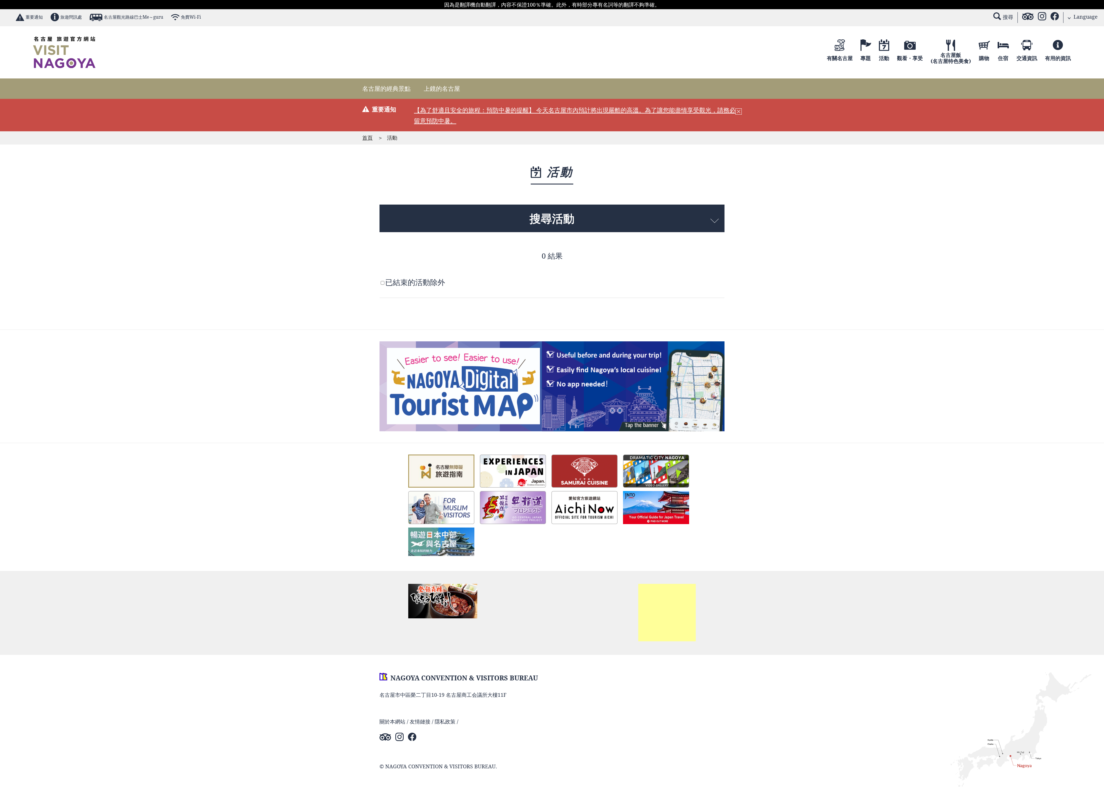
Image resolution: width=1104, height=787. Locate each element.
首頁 (367, 137)
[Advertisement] (667, 612)
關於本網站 (392, 721)
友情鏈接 (420, 721)
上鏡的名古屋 (442, 88)
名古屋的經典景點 (386, 88)
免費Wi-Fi (191, 17)
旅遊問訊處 (71, 17)
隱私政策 (445, 721)
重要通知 (34, 17)
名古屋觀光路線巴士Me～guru (133, 17)
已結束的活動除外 (415, 282)
